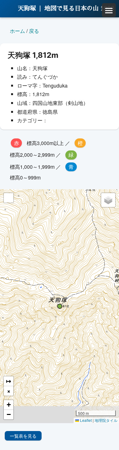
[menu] (109, 10)
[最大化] (8, 198)
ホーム (17, 30)
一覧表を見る (23, 436)
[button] (60, 306)
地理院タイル (106, 420)
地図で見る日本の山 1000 (79, 8)
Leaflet (85, 420)
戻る (34, 30)
